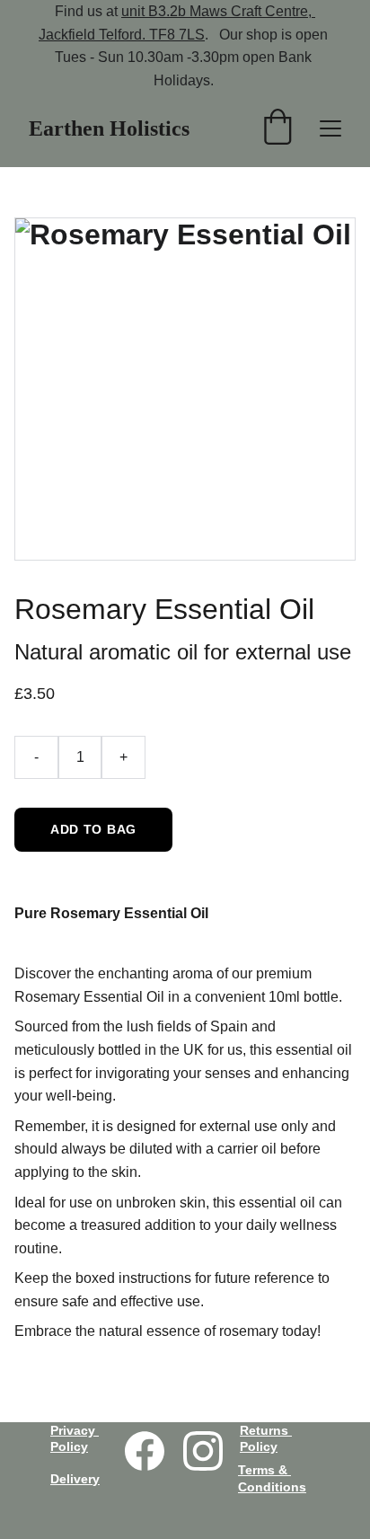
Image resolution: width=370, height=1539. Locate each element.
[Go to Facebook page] (144, 1451)
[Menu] (330, 128)
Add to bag (93, 829)
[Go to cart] (277, 128)
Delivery (75, 1479)
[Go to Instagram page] (203, 1451)
